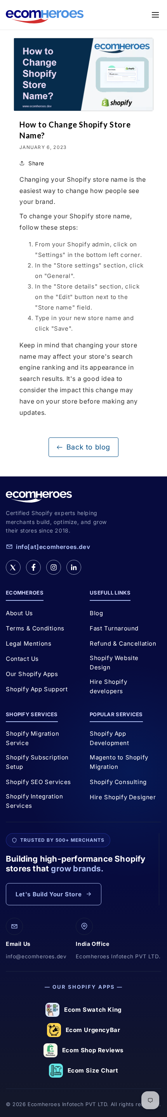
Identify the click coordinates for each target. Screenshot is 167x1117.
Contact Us (22, 658)
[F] (33, 567)
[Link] (73, 567)
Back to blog (88, 447)
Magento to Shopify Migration (119, 762)
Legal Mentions (28, 643)
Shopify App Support (37, 689)
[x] (13, 567)
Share (36, 163)
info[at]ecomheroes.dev (53, 547)
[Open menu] (155, 15)
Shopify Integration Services (34, 801)
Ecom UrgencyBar (93, 1030)
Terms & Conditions (35, 628)
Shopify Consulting (118, 782)
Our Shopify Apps (32, 674)
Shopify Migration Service (32, 738)
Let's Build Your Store (49, 894)
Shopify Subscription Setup (37, 762)
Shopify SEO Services (38, 782)
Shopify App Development (109, 738)
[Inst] (53, 567)
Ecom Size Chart (93, 1070)
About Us (19, 613)
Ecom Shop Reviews (93, 1050)
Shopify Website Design (114, 662)
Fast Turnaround (114, 628)
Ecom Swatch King (93, 1009)
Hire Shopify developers (108, 686)
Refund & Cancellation (123, 643)
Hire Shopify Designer (123, 797)
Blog (96, 613)
